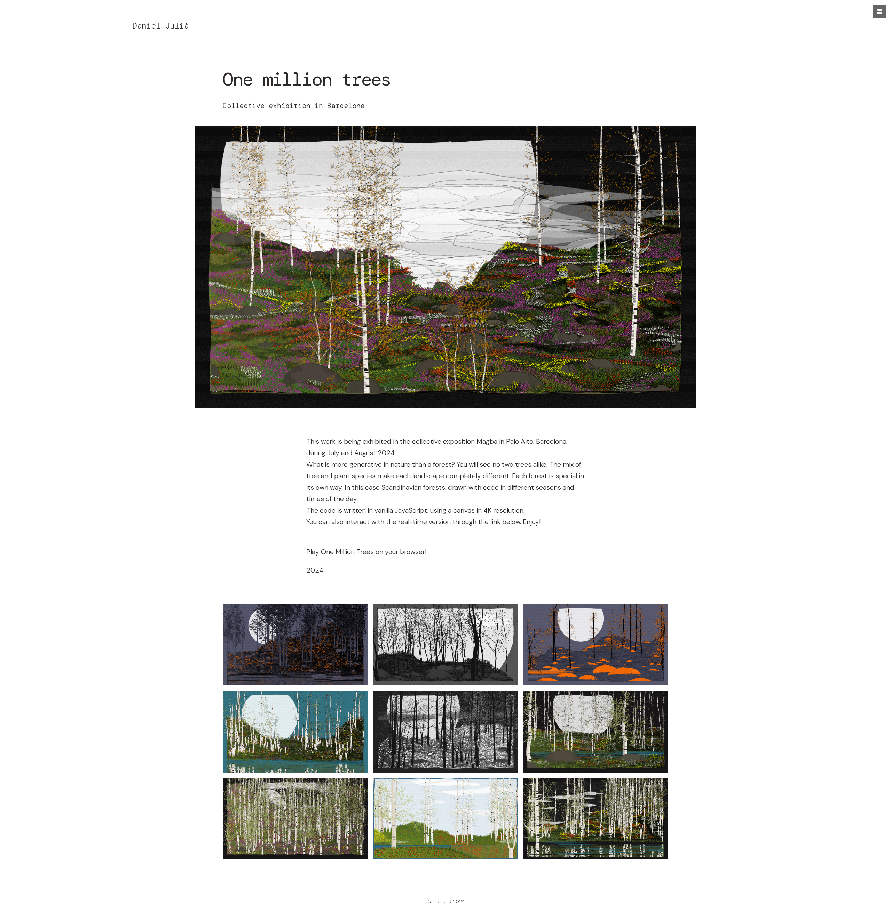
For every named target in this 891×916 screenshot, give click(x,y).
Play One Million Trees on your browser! (366, 552)
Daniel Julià (160, 26)
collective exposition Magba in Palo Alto (472, 441)
